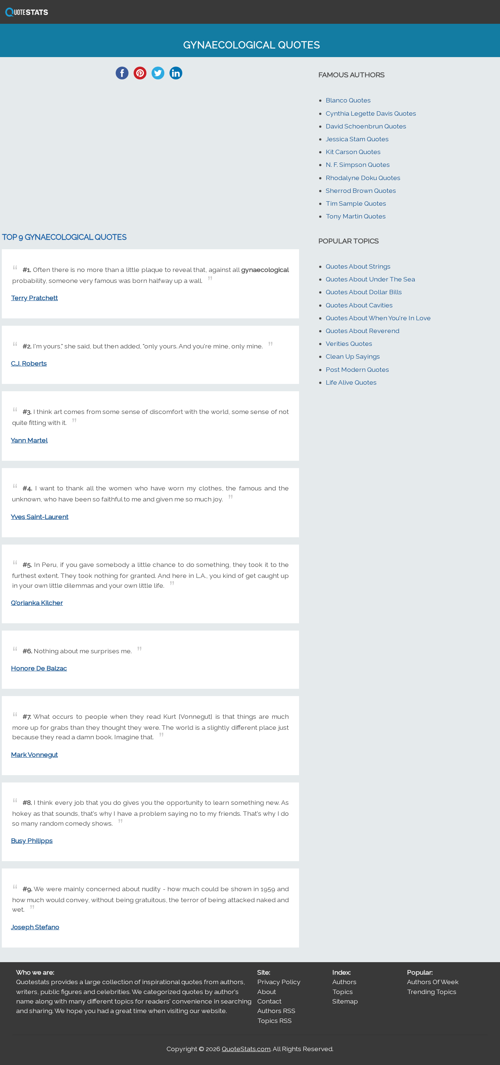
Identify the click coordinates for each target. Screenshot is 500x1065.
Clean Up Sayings (353, 356)
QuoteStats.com (246, 1049)
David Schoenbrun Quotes (366, 126)
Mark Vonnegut (34, 754)
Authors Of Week (433, 982)
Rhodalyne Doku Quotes (363, 178)
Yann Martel (29, 440)
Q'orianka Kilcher (37, 602)
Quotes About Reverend (362, 331)
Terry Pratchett (34, 298)
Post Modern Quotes (357, 369)
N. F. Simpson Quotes (358, 164)
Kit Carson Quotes (353, 152)
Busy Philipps (32, 840)
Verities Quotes (349, 343)
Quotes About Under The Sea (370, 279)
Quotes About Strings (358, 266)
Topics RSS (274, 1020)
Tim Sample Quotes (356, 203)
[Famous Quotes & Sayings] (25, 16)
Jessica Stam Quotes (357, 139)
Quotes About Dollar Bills (364, 292)
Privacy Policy (279, 982)
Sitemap (345, 1001)
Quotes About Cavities (359, 305)
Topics (342, 991)
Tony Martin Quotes (356, 216)
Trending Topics (431, 991)
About (266, 991)
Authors (344, 982)
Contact (269, 1001)
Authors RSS (276, 1010)
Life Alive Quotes (351, 382)
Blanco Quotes (348, 100)
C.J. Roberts (29, 363)
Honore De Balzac (39, 668)
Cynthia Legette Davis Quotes (371, 113)
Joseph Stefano (35, 927)
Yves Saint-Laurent (39, 516)
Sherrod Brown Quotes (361, 190)
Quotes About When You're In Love (378, 318)
